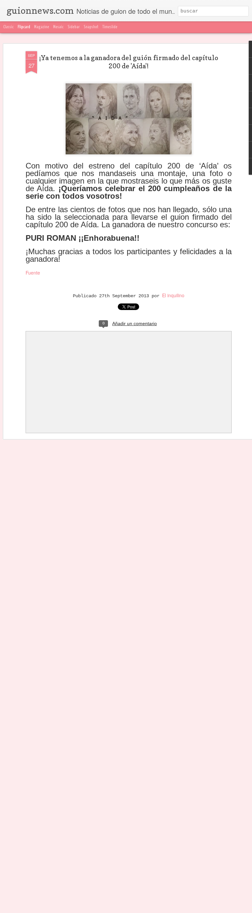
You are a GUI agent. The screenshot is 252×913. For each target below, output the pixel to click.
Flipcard (24, 27)
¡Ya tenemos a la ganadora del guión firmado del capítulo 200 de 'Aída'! (128, 62)
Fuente (33, 272)
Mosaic (58, 27)
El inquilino (173, 295)
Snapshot (91, 27)
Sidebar (74, 27)
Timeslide (109, 27)
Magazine (41, 27)
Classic (8, 27)
